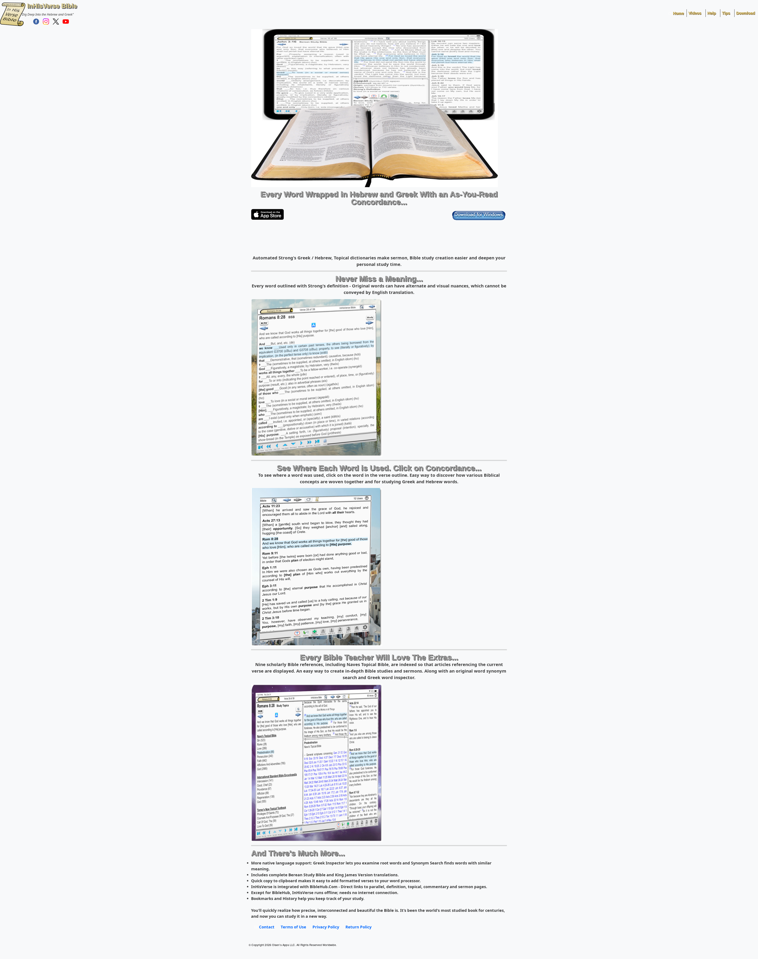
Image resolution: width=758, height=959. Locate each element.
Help (711, 13)
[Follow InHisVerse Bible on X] (56, 21)
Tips (726, 13)
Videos (694, 13)
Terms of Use (293, 927)
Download (745, 13)
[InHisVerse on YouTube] (66, 21)
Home (678, 13)
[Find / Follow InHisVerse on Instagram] (46, 21)
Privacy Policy (325, 927)
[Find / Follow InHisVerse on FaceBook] (36, 21)
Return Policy (358, 927)
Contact (266, 927)
